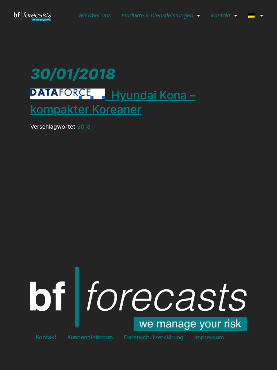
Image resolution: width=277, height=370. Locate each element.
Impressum (209, 337)
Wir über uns (94, 15)
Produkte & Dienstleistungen (157, 15)
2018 (84, 126)
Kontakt (220, 15)
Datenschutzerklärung (154, 337)
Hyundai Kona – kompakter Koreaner (112, 102)
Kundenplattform (90, 337)
